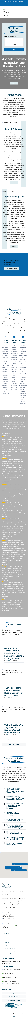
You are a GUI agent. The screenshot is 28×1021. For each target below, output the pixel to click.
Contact (7, 945)
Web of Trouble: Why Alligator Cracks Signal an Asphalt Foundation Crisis (13, 729)
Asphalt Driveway (14, 40)
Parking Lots (14, 44)
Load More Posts (13, 745)
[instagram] (13, 3)
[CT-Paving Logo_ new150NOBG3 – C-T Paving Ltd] (7, 884)
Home (6, 937)
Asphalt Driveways (10, 948)
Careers (7, 942)
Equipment (8, 954)
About (6, 940)
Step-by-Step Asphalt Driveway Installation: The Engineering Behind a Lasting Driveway (14, 653)
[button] (14, 790)
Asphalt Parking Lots (10, 951)
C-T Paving (8, 660)
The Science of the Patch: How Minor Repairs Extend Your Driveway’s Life (13, 691)
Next (14, 49)
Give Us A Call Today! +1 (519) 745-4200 (14, 1)
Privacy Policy (23, 1013)
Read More (6, 664)
